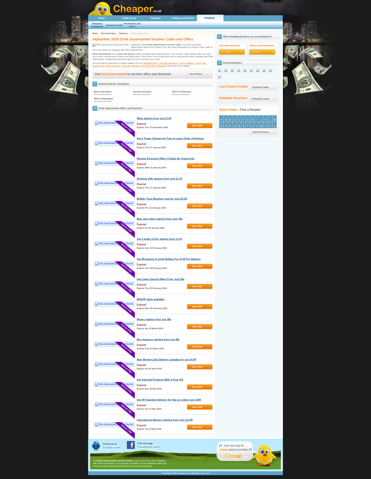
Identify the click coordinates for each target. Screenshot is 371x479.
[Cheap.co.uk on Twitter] (106, 446)
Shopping (209, 18)
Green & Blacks (186, 63)
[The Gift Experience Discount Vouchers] (226, 70)
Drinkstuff (161, 66)
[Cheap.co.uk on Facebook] (143, 445)
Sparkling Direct (150, 63)
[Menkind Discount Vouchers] (264, 70)
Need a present (113, 66)
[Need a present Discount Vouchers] (251, 70)
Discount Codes (108, 33)
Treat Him (126, 66)
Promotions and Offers (132, 25)
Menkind (136, 66)
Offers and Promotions (261, 45)
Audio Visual (129, 18)
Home (101, 18)
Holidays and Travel (183, 18)
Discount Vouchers (229, 45)
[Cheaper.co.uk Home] (100, 14)
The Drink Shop (148, 66)
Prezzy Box (200, 63)
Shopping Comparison (97, 25)
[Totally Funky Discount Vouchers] (245, 70)
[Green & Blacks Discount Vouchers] (232, 70)
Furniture (156, 18)
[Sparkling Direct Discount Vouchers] (219, 70)
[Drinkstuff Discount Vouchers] (219, 76)
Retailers (123, 33)
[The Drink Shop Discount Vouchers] (270, 70)
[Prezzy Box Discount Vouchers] (239, 70)
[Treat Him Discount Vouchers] (258, 70)
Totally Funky (98, 66)
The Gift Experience (168, 63)
